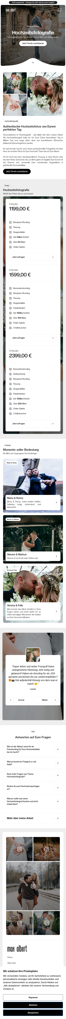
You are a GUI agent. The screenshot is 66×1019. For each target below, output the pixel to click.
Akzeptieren (33, 1013)
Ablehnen (33, 1005)
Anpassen (33, 997)
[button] (60, 10)
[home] (10, 10)
